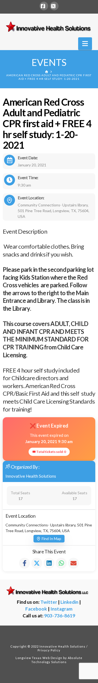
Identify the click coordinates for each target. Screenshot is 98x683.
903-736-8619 (59, 615)
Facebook (36, 609)
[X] (54, 6)
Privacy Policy (49, 650)
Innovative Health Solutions (30, 476)
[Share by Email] (73, 563)
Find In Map (51, 538)
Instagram (61, 609)
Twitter (48, 602)
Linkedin (69, 602)
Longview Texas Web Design (39, 658)
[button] (85, 43)
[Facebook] (43, 6)
